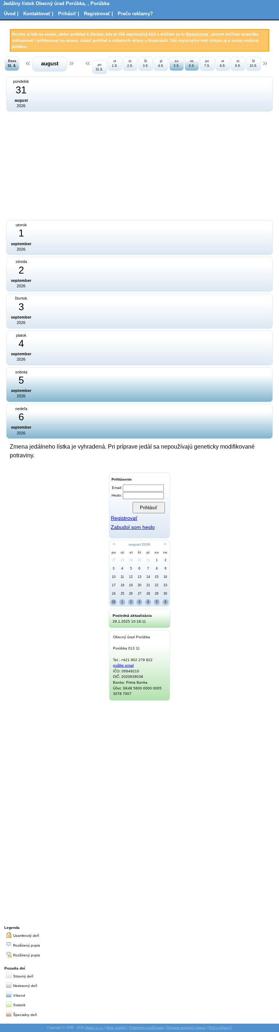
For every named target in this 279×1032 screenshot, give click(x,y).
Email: (117, 488)
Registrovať (197, 34)
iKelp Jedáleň (116, 1027)
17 (114, 585)
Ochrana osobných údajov (186, 1027)
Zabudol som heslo (133, 527)
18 (122, 585)
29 (131, 560)
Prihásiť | (68, 13)
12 (131, 577)
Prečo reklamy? (135, 13)
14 (148, 577)
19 (131, 585)
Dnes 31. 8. (12, 63)
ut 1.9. (115, 63)
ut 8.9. (223, 63)
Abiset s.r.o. (94, 1027)
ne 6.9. (192, 63)
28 (122, 560)
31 (148, 560)
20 (139, 585)
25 (122, 593)
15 (156, 577)
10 (114, 577)
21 (148, 585)
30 (139, 560)
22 (156, 585)
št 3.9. (146, 63)
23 (165, 585)
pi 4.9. (161, 63)
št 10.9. (253, 63)
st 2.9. (130, 63)
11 (122, 577)
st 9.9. (238, 63)
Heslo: (117, 495)
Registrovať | (98, 13)
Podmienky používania (146, 1027)
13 (139, 577)
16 (165, 577)
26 (131, 593)
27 (114, 560)
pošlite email (123, 665)
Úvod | (11, 13)
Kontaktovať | (38, 13)
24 (114, 593)
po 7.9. (207, 63)
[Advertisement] (78, 165)
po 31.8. (99, 67)
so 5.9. (176, 63)
